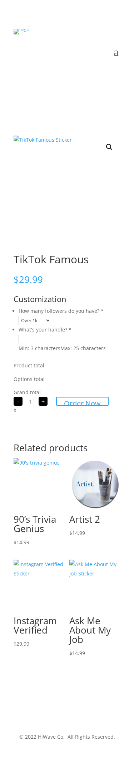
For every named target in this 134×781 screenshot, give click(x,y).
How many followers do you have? (61, 310)
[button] (109, 147)
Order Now (82, 402)
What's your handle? (45, 329)
